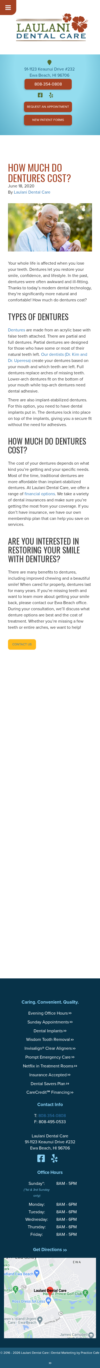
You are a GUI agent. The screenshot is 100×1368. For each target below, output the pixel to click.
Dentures (16, 330)
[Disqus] (50, 743)
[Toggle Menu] (8, 7)
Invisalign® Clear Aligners (48, 1048)
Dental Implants (48, 1031)
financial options (40, 494)
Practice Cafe (90, 1353)
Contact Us (22, 644)
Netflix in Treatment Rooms (48, 1066)
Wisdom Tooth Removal (48, 1039)
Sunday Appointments (48, 1022)
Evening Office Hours (48, 1013)
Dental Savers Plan (48, 1083)
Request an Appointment (48, 107)
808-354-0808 (48, 84)
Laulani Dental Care (32, 192)
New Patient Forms (48, 120)
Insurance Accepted (48, 1075)
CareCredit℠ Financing (48, 1092)
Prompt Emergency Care (48, 1057)
